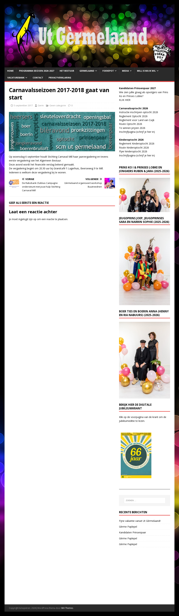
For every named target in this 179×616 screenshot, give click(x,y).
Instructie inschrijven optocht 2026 (138, 112)
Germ (41, 105)
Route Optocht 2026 (130, 124)
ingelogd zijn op (27, 219)
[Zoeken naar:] (145, 500)
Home (10, 70)
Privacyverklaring (60, 77)
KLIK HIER (124, 100)
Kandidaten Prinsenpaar (132, 532)
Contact (38, 77)
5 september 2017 (23, 105)
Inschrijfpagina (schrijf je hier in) (137, 131)
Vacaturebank (15, 77)
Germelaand (87, 70)
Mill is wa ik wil (146, 70)
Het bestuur (67, 70)
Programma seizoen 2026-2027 (36, 70)
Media (125, 70)
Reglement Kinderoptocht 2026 (136, 143)
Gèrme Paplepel (128, 526)
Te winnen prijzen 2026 (132, 128)
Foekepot (108, 70)
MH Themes (67, 608)
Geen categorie (57, 105)
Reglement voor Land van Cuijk (136, 120)
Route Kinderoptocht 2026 (134, 147)
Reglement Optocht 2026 (133, 116)
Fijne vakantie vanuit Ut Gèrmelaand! (139, 520)
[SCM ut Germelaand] (90, 65)
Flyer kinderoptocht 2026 (133, 151)
